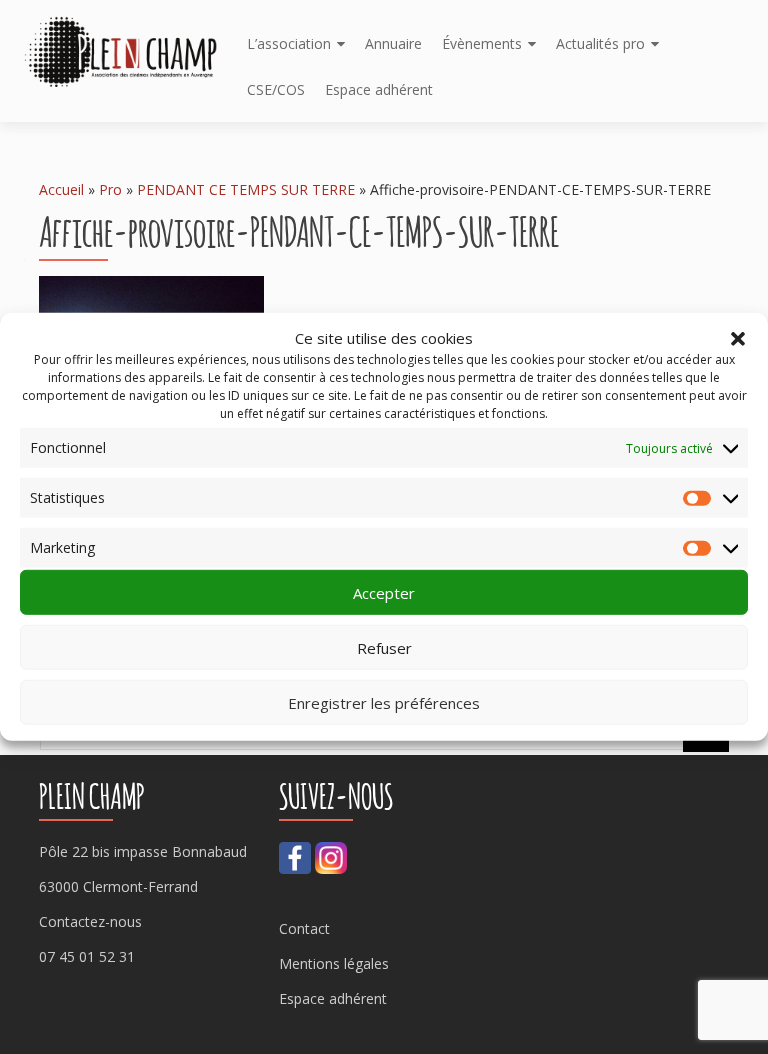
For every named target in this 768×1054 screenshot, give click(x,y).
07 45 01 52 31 (87, 956)
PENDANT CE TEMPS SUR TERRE (246, 189)
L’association (289, 43)
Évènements (482, 43)
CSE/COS (276, 89)
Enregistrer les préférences (384, 703)
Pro (110, 189)
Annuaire (393, 43)
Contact (304, 928)
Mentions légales (334, 963)
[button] (738, 338)
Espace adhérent (379, 89)
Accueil (61, 189)
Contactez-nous (90, 921)
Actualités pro (600, 43)
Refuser (384, 648)
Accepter (384, 593)
